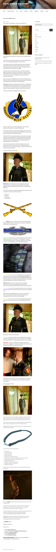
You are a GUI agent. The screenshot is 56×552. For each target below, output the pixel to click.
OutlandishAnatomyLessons (21, 530)
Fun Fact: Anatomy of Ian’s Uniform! (14, 23)
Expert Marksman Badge (24, 276)
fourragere (7, 383)
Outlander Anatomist (38, 57)
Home (4, 11)
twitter (31, 11)
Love (17, 11)
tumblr (47, 11)
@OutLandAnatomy (12, 529)
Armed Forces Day (14, 61)
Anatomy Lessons (10, 11)
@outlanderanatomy (13, 532)
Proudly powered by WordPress (8, 549)
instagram (36, 11)
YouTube (41, 11)
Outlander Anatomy (16, 4)
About (21, 11)
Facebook (26, 11)
